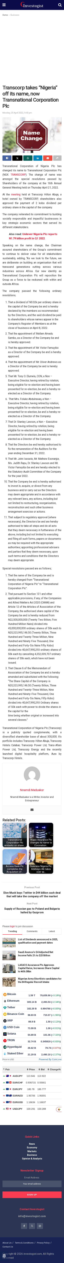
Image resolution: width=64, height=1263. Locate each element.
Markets (32, 1151)
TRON (11, 1040)
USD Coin (13, 1027)
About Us (6, 1243)
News (32, 1144)
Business (15, 15)
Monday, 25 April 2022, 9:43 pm (17, 112)
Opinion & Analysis (32, 1158)
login (12, 926)
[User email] (32, 810)
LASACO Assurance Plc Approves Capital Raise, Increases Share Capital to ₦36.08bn (38, 968)
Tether (11, 1007)
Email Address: (32, 1177)
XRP (10, 1020)
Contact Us (7, 1246)
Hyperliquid (14, 1046)
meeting (16, 194)
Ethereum (13, 1000)
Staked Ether (15, 1053)
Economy (32, 1147)
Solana (11, 1033)
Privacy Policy (43, 1243)
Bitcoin (11, 994)
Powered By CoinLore (50, 1059)
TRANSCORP (18, 174)
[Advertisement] (32, 51)
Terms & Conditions (24, 1243)
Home (5, 15)
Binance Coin (15, 1014)
